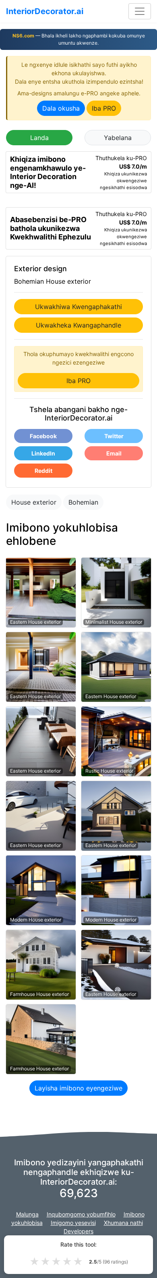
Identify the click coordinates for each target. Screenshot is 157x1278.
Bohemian (83, 502)
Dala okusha (61, 108)
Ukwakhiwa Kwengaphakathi (78, 307)
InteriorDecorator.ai (44, 11)
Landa (39, 138)
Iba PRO (104, 108)
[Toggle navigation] (139, 11)
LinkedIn (43, 453)
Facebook (43, 436)
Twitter (114, 436)
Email (114, 453)
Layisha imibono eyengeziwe (78, 1088)
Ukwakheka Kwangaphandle (78, 325)
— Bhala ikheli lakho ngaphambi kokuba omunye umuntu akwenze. (78, 39)
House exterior (33, 502)
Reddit (43, 470)
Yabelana (118, 138)
